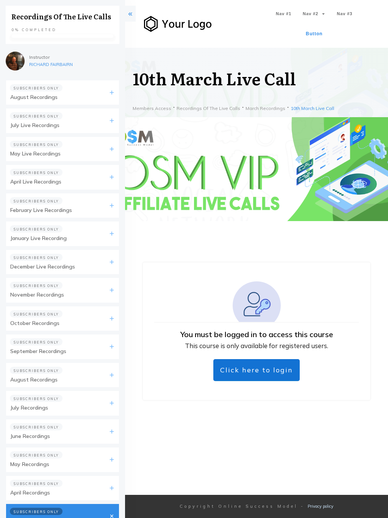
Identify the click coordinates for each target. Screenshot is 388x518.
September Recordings (38, 351)
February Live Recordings (41, 210)
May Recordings (29, 464)
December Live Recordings (42, 266)
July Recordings (29, 407)
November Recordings (37, 294)
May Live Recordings (35, 153)
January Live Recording (38, 238)
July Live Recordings (34, 125)
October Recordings (34, 323)
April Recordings (30, 492)
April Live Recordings (35, 181)
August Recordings (34, 97)
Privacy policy (320, 506)
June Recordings (30, 436)
